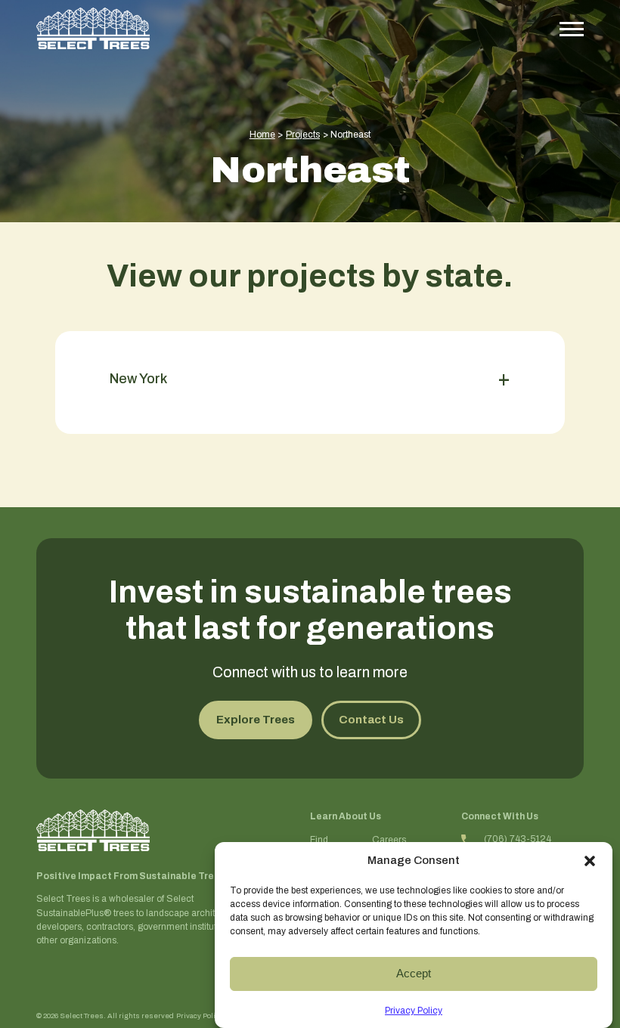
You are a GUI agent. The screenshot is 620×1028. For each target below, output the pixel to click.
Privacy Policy (413, 1010)
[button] (589, 861)
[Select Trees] (93, 28)
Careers (389, 839)
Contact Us (371, 720)
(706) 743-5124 (517, 839)
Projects (303, 134)
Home (262, 134)
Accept (413, 973)
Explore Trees (255, 720)
